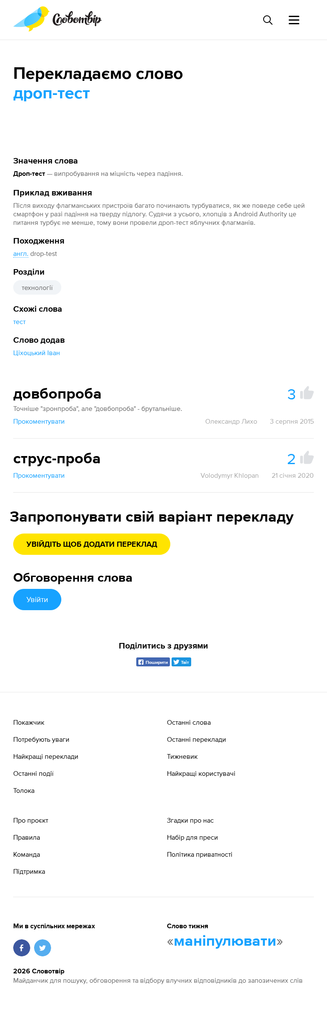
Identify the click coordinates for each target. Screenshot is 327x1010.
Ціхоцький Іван (36, 352)
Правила (26, 837)
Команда (26, 854)
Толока (23, 790)
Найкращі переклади (45, 756)
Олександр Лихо (231, 421)
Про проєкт (30, 820)
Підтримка (29, 871)
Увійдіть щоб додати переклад (91, 544)
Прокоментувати (39, 421)
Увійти (37, 599)
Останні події (33, 773)
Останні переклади (196, 739)
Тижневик (182, 756)
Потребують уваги (41, 739)
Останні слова (189, 722)
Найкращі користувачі (201, 773)
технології (37, 287)
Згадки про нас (190, 820)
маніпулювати (225, 941)
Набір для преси (192, 837)
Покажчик (28, 722)
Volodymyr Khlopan (230, 475)
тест (19, 321)
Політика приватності (199, 854)
